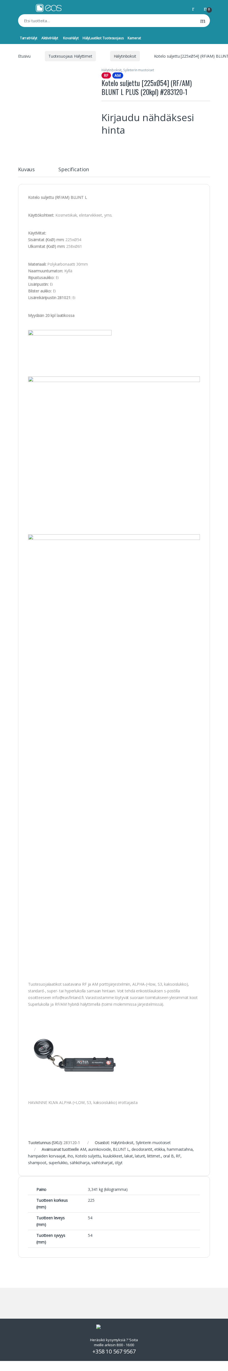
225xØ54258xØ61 (55, 239)
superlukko (58, 1162)
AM (83, 1149)
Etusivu (24, 56)
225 (91, 1200)
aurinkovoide (99, 1149)
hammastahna (179, 1149)
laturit (140, 1156)
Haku (203, 20)
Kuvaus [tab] (26, 170)
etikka (159, 1149)
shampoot (37, 1162)
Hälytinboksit (125, 56)
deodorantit (142, 1149)
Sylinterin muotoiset (138, 70)
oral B (168, 1156)
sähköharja (80, 1162)
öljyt (118, 1162)
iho (70, 1156)
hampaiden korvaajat (46, 1156)
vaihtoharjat (102, 1162)
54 (90, 1217)
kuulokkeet (112, 1156)
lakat (128, 1156)
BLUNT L (121, 1149)
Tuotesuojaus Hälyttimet (70, 56)
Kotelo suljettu (88, 1156)
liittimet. (154, 1156)
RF (178, 1156)
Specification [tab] (73, 170)
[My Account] (195, 8)
